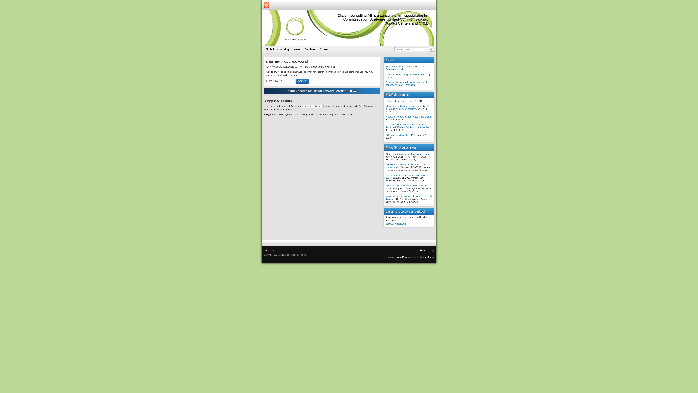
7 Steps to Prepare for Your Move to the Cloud (408, 117)
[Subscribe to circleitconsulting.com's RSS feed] (266, 5)
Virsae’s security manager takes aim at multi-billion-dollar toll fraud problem (408, 107)
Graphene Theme (425, 257)
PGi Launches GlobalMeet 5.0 (400, 135)
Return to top (426, 250)
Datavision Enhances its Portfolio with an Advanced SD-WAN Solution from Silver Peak (408, 126)
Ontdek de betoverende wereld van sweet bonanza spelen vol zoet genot (406, 83)
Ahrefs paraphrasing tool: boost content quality (409, 154)
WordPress (402, 257)
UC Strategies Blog (402, 147)
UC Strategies (399, 94)
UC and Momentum (395, 101)
